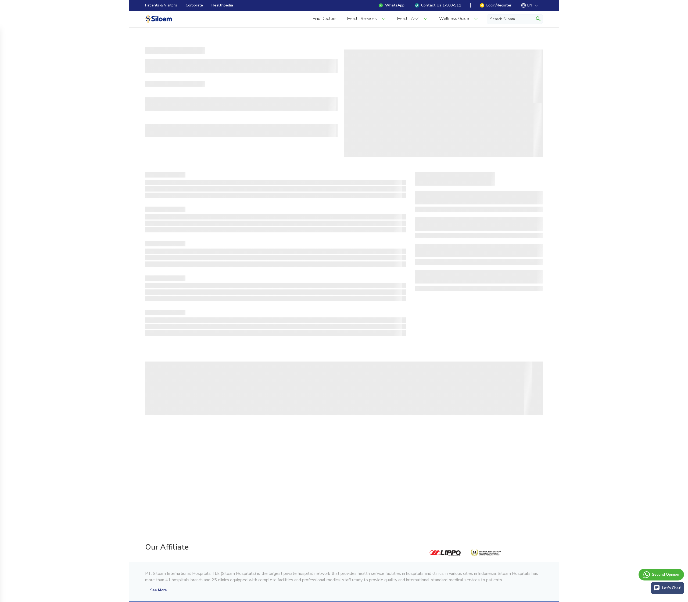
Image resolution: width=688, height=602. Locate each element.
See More (158, 590)
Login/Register (498, 5)
